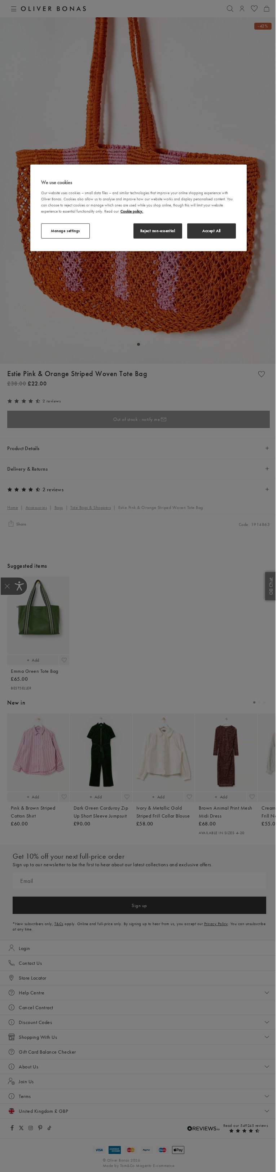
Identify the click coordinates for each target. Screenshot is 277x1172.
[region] (138, 208)
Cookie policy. (131, 211)
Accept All (211, 230)
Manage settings (65, 230)
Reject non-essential (157, 230)
